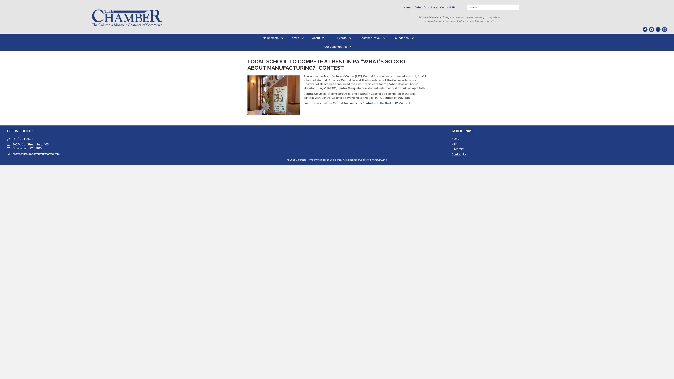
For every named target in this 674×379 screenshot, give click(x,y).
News (295, 38)
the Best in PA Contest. (395, 103)
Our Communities (335, 46)
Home (407, 7)
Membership (271, 38)
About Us (318, 38)
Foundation (401, 38)
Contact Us (447, 7)
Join (417, 7)
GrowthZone (380, 159)
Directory (430, 7)
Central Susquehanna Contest (353, 103)
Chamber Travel (370, 38)
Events (341, 38)
